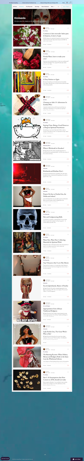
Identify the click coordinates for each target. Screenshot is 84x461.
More (52, 6)
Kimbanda (21, 6)
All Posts (15, 6)
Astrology (37, 6)
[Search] (71, 2)
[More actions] (68, 28)
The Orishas (45, 30)
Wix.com (31, 459)
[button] (58, 6)
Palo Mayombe (29, 6)
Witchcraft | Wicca (46, 145)
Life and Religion (46, 306)
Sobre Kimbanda (45, 6)
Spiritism (45, 99)
